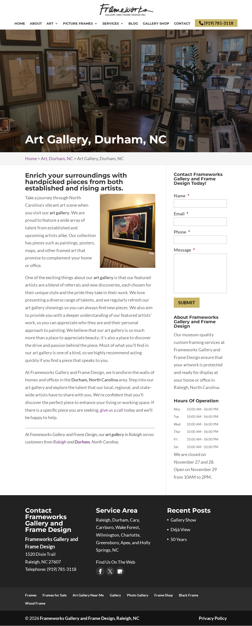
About (36, 23)
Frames (30, 595)
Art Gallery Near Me (88, 595)
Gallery (115, 595)
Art (50, 23)
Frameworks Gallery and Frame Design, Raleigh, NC (89, 618)
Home (20, 23)
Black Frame (188, 595)
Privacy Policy (213, 618)
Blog (133, 23)
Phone (182, 232)
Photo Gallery (137, 595)
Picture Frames (78, 23)
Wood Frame (35, 603)
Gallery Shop (156, 23)
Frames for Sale (54, 595)
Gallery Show (183, 520)
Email (181, 213)
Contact (182, 23)
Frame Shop (163, 595)
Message (184, 250)
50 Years (179, 539)
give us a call (111, 410)
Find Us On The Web (115, 562)
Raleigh (59, 441)
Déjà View (180, 529)
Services (110, 23)
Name (181, 195)
